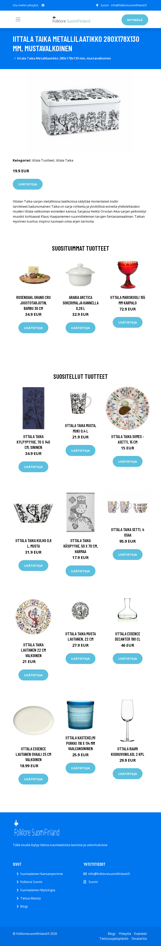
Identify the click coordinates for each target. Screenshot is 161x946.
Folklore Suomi (31, 882)
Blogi (24, 906)
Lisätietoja (27, 184)
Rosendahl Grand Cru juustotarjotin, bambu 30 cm (33, 302)
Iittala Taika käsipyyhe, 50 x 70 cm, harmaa (80, 546)
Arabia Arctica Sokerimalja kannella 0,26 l (81, 302)
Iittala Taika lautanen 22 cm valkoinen (33, 650)
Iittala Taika (64, 160)
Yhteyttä (125, 933)
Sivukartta (139, 938)
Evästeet (140, 933)
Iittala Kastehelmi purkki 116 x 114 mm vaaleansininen (80, 743)
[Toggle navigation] (18, 19)
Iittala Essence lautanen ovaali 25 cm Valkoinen (33, 754)
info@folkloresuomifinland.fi (129, 5)
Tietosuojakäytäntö (113, 938)
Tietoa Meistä (30, 898)
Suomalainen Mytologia (37, 890)
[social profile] (43, 5)
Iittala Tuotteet (43, 160)
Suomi (105, 5)
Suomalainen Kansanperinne (41, 874)
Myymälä (135, 20)
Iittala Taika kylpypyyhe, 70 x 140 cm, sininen (33, 442)
